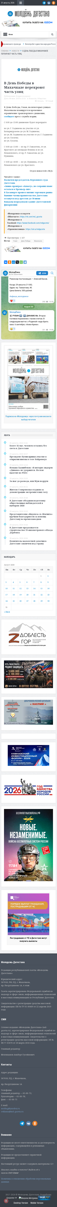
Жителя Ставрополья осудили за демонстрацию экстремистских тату (29, 490)
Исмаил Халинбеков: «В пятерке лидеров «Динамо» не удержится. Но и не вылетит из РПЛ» (31, 470)
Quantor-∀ (12, 1197)
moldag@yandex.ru (10, 1108)
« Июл (7, 612)
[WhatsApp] (21, 262)
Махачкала (38, 241)
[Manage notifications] (6, 1201)
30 (48, 601)
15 (41, 588)
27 (27, 601)
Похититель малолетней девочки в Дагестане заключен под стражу (28, 542)
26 (20, 601)
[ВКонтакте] (5, 262)
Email (50, 101)
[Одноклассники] (9, 262)
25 (14, 601)
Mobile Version (36, 1203)
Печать (40, 101)
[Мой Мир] (13, 262)
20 (27, 594)
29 (41, 601)
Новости (33, 98)
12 (20, 588)
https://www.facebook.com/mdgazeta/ (33, 223)
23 (48, 594)
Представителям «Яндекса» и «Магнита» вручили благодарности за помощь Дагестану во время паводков (31, 516)
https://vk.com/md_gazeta (31, 216)
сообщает (9, 116)
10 (6, 588)
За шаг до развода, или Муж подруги (29, 481)
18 (14, 594)
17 (6, 594)
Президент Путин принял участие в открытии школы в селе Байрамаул (28, 457)
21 (34, 594)
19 (20, 594)
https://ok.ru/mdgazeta (35, 229)
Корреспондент (23, 96)
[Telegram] (25, 262)
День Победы (25, 241)
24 (6, 601)
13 (27, 588)
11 (14, 588)
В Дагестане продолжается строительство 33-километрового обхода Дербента (31, 530)
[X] (17, 262)
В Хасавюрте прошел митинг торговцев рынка (28, 192)
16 (48, 588)
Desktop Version (21, 1203)
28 (34, 601)
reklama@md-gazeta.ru (12, 1111)
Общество (41, 98)
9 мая (15, 241)
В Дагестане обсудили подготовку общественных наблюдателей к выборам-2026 (27, 503)
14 (34, 588)
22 (41, 594)
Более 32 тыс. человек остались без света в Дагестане (28, 446)
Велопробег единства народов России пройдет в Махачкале (30, 44)
